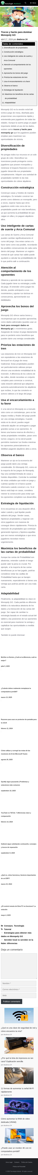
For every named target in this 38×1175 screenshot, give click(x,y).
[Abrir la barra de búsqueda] (25, 3)
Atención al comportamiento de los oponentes (17, 67)
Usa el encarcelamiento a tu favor (17, 81)
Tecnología (19, 926)
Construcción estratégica (13, 52)
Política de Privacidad (19, 1166)
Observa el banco (11, 86)
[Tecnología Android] (10, 3)
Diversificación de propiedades (16, 48)
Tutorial (7, 929)
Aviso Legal (9, 1162)
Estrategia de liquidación (13, 90)
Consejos (8, 926)
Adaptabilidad (10, 103)
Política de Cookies (26, 1162)
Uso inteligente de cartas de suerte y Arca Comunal (18, 58)
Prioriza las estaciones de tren (15, 77)
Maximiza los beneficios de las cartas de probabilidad (19, 96)
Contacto (16, 1162)
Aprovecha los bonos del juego (16, 73)
